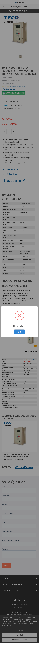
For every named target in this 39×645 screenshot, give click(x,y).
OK (19, 332)
